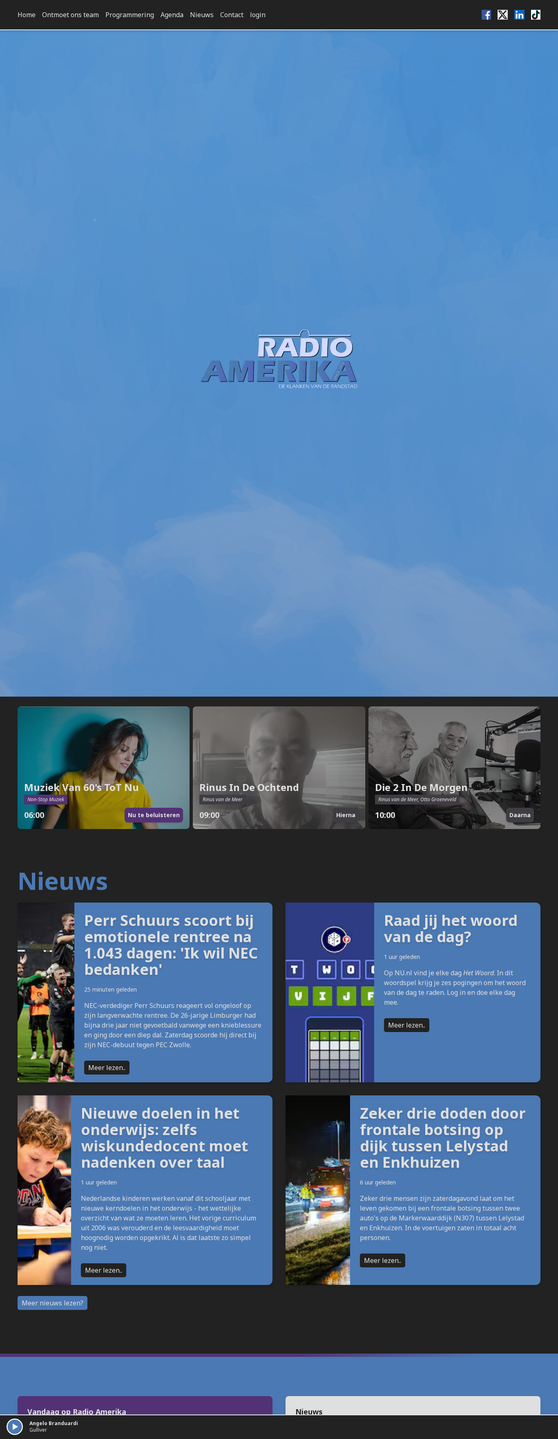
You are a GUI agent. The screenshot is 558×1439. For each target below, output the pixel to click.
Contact (231, 14)
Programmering (129, 14)
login (258, 14)
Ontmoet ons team (70, 14)
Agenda (172, 14)
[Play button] (15, 1427)
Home (27, 14)
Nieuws (202, 14)
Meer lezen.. (106, 1067)
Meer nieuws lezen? (52, 1302)
